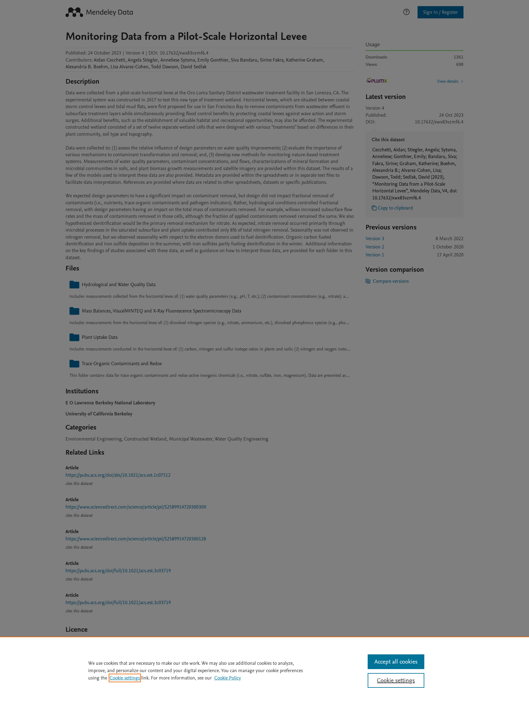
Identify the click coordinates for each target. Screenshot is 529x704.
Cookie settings (125, 678)
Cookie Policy (227, 678)
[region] (264, 670)
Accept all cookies (396, 662)
